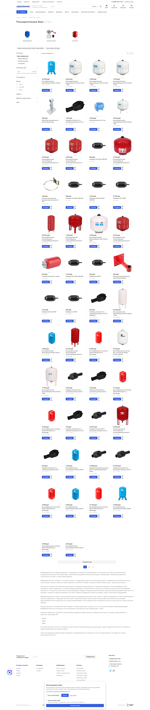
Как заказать (80, 668)
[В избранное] (51, 89)
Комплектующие (23, 61)
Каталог (18, 668)
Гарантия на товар (81, 677)
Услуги (18, 675)
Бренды (18, 673)
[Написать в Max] (10, 672)
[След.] (93, 567)
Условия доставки (81, 673)
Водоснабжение (23, 58)
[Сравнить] (51, 91)
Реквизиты (59, 675)
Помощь (79, 665)
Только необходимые (53, 695)
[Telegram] (110, 670)
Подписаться (90, 656)
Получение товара (81, 675)
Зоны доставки (80, 680)
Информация (60, 665)
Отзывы (38, 670)
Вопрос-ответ (60, 670)
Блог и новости (60, 668)
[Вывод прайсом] (132, 53)
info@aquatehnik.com (115, 661)
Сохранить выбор (75, 705)
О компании (39, 668)
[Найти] (101, 6)
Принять (65, 695)
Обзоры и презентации (63, 673)
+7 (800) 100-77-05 (117, 2)
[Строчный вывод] (130, 53)
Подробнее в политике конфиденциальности (58, 691)
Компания (39, 665)
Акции (18, 670)
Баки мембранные (22, 56)
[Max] (113, 670)
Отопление (21, 63)
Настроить (73, 695)
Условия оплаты (81, 670)
